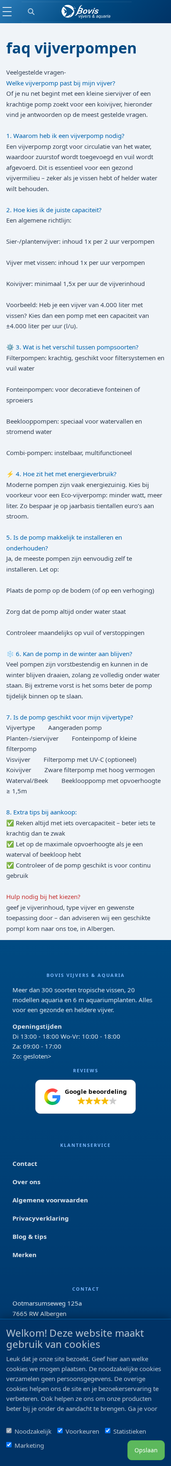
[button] (85, 1097)
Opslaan (146, 1450)
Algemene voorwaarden (50, 1200)
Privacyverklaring (40, 1218)
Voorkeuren (82, 1431)
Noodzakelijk (33, 1431)
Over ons (26, 1182)
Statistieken (129, 1431)
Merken (24, 1254)
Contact (24, 1163)
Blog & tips (29, 1236)
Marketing (29, 1445)
